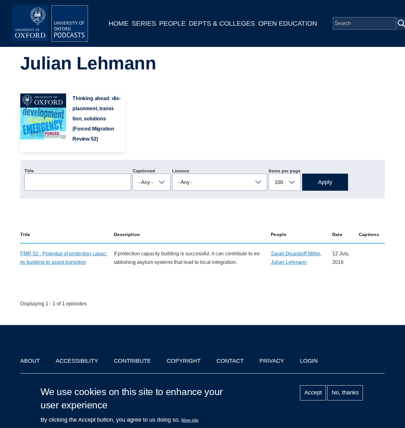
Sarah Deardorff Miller (295, 253)
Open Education (287, 23)
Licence (180, 170)
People (172, 23)
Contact (230, 361)
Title (29, 170)
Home (118, 23)
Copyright (184, 361)
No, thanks (345, 393)
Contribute (132, 361)
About (30, 361)
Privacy (271, 361)
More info (189, 420)
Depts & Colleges (222, 23)
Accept (313, 393)
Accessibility (77, 361)
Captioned (144, 170)
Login (309, 361)
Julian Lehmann (289, 262)
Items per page (285, 170)
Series (144, 23)
